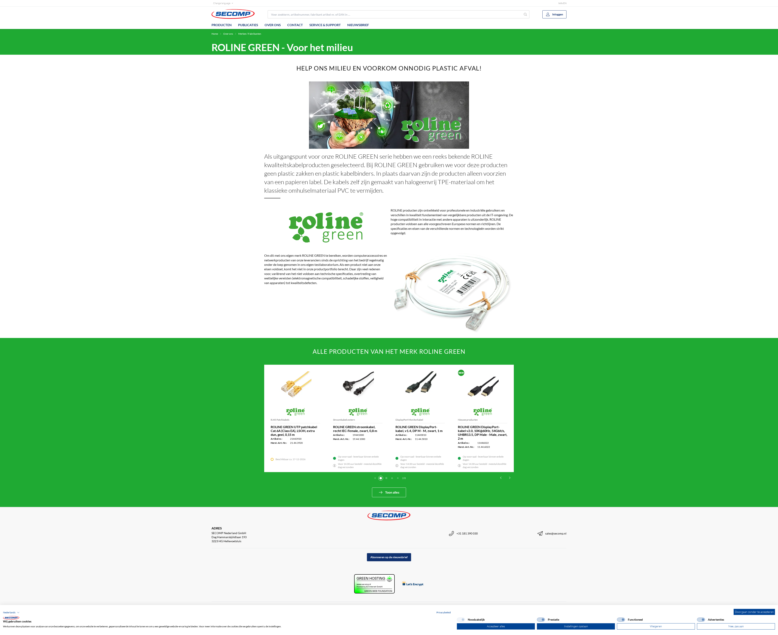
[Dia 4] (392, 478)
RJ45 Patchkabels (280, 419)
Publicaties (248, 25)
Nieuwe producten (468, 419)
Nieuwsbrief (358, 25)
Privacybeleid (443, 612)
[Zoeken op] (525, 14)
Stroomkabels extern (344, 419)
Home (215, 33)
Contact (295, 25)
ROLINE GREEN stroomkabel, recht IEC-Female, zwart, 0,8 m (355, 429)
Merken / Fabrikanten (249, 33)
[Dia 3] (386, 478)
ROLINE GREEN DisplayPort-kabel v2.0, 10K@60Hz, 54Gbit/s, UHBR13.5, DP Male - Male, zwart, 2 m (482, 432)
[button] (11, 612)
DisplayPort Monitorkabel (409, 419)
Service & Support (325, 25)
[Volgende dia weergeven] (510, 478)
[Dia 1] (375, 478)
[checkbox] (461, 620)
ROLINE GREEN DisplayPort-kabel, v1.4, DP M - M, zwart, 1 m (418, 429)
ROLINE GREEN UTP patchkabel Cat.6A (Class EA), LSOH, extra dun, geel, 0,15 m (294, 430)
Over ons (273, 25)
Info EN (562, 3)
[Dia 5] (398, 478)
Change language (221, 3)
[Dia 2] (381, 478)
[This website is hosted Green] (374, 583)
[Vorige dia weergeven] (501, 478)
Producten (222, 25)
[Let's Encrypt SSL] (412, 583)
